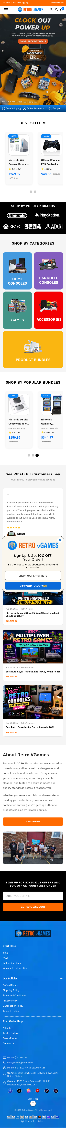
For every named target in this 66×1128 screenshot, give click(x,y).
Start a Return (10, 1038)
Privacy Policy (10, 1000)
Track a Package (11, 1033)
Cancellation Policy (13, 1005)
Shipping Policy (11, 990)
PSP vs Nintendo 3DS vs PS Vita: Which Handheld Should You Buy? (32, 614)
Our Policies (10, 978)
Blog (5, 952)
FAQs (5, 957)
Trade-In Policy (11, 1011)
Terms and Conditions (14, 995)
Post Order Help (13, 1021)
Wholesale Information (15, 968)
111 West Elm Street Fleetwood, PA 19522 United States (32, 1074)
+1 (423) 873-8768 (17, 1057)
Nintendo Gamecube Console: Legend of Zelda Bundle (50, 422)
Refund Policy (10, 985)
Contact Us (8, 1043)
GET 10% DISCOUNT (33, 906)
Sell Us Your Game (12, 963)
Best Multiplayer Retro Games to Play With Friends (33, 671)
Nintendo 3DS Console (49, 162)
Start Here (9, 946)
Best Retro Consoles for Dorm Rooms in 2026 (30, 727)
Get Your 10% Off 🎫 (33, 586)
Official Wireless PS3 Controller (17, 162)
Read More (33, 821)
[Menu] (6, 9)
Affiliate (7, 1027)
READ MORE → (13, 621)
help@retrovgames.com (20, 1062)
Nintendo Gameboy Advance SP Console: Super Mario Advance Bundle (17, 422)
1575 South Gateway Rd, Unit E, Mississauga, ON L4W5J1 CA (28, 1083)
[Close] (60, 540)
